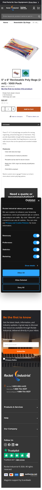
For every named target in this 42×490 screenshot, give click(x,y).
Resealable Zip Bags (22, 22)
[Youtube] (16, 447)
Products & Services (20, 410)
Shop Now (32, 2)
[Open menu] (2, 8)
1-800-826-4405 (19, 386)
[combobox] (21, 16)
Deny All (21, 287)
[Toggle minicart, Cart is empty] (38, 8)
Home (5, 22)
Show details (30, 266)
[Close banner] (38, 200)
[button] (37, 48)
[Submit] (39, 16)
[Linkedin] (13, 447)
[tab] (21, 124)
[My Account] (34, 8)
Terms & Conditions (23, 358)
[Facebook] (9, 447)
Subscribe (21, 351)
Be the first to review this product (16, 89)
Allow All (21, 273)
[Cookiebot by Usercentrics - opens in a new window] (26, 200)
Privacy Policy (11, 360)
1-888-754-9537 (20, 389)
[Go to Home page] (17, 8)
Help (20, 421)
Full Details (6, 124)
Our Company (20, 431)
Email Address (9, 339)
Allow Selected (21, 280)
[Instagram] (5, 447)
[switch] (36, 243)
